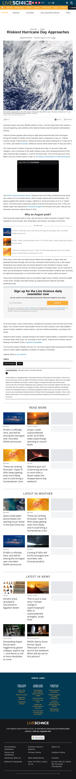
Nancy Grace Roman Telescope (50, 12)
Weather (42, 29)
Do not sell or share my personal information (61, 764)
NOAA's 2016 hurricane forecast (18, 195)
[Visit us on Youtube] (33, 3)
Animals (9, 8)
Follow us (59, 119)
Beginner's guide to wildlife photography (54, 696)
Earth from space (21, 695)
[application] (38, 176)
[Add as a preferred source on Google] (38, 738)
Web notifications (36, 758)
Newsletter (69, 119)
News (54, 38)
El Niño (68, 12)
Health (29, 8)
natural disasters (9, 363)
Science (36, 8)
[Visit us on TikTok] (39, 3)
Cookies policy (58, 752)
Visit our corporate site (42, 731)
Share (7, 119)
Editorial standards (13, 762)
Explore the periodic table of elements (38, 706)
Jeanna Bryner (27, 38)
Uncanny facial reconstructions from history (38, 712)
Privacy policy (34, 752)
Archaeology (19, 8)
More (63, 8)
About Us (56, 747)
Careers (55, 758)
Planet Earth (46, 8)
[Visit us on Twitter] (27, 3)
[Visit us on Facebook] (23, 3)
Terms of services (30, 308)
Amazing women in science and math (37, 700)
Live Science (21, 354)
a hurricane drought (34, 207)
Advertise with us (12, 758)
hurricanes (24, 144)
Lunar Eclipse (30, 12)
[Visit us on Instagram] (30, 3)
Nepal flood (16, 12)
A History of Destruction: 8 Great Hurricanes (53, 157)
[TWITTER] (7, 373)
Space (56, 8)
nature (20, 363)
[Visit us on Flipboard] (36, 3)
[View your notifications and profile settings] (67, 3)
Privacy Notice (61, 308)
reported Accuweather (34, 342)
